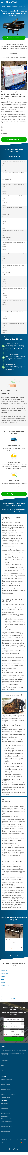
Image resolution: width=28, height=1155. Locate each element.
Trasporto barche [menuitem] (5, 1116)
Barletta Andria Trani (6, 997)
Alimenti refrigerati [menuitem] (5, 1113)
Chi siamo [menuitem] (3, 1063)
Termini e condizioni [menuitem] (5, 1084)
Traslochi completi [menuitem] (5, 1123)
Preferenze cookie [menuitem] (5, 1097)
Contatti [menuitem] (3, 1070)
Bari (2, 994)
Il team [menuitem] (2, 1065)
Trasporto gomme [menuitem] (5, 1131)
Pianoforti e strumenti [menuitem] (6, 1126)
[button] (2, 2)
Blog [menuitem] (2, 1068)
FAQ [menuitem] (2, 1082)
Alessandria (4, 973)
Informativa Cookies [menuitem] (6, 1089)
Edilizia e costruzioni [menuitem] (6, 1118)
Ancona (3, 976)
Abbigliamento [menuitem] (4, 1108)
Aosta (2, 979)
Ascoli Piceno (5, 985)
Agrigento (4, 970)
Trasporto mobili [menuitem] (5, 1111)
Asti (2, 988)
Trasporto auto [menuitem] (4, 1103)
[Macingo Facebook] (9, 1149)
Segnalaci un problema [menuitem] (6, 1079)
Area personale (21, 6)
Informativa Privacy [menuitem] (5, 1087)
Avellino (3, 991)
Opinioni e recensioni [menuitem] (6, 1073)
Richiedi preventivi (13, 38)
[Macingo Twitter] (14, 1149)
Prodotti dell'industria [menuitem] (6, 1121)
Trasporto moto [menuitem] (5, 1106)
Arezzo (3, 982)
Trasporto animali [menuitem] (5, 1129)
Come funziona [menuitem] (4, 1060)
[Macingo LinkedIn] (18, 1149)
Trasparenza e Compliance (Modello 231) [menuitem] (10, 1092)
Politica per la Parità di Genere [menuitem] (8, 1094)
